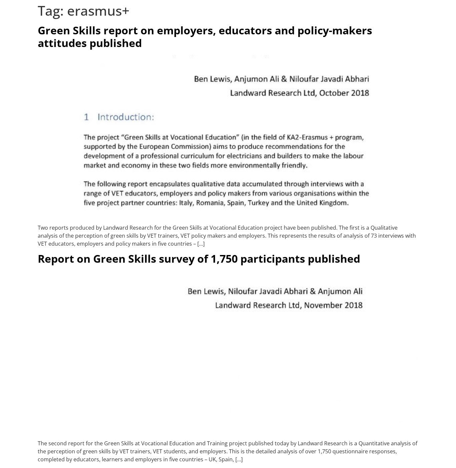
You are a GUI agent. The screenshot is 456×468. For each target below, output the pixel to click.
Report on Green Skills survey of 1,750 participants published (199, 258)
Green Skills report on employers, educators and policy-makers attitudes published (205, 36)
